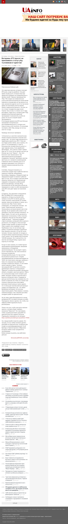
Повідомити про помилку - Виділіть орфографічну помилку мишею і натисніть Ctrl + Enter (15, 344)
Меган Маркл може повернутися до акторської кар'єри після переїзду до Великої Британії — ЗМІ (15, 438)
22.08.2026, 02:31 (37, 134)
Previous (2, 45)
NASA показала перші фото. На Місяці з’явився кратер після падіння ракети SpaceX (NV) (39, 122)
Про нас (4, 518)
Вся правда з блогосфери (8, 56)
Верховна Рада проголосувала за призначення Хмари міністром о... (10, 49)
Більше (15, 503)
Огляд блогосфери (6, 511)
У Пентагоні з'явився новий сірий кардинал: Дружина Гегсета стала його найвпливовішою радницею (16, 420)
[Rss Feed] (53, 2)
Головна (4, 509)
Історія (41, 509)
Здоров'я (54, 509)
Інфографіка (38, 139)
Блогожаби (57, 235)
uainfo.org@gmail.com (21, 518)
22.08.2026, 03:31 (37, 118)
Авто (48, 509)
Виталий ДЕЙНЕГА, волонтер (20, 338)
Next (65, 45)
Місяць (57, 155)
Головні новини (10, 509)
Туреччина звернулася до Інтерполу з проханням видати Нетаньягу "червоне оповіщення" (16, 478)
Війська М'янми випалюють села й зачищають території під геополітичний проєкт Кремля (16, 443)
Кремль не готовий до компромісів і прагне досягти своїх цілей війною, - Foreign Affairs (56, 89)
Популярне (57, 152)
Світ (30, 509)
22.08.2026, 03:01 (37, 125)
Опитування (57, 98)
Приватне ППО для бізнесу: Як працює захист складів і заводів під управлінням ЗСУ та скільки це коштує (57, 77)
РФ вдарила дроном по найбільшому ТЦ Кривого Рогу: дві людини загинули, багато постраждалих (16, 488)
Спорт (57, 509)
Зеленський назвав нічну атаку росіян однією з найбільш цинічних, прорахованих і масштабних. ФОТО (57, 210)
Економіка (26, 509)
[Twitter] (59, 2)
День (52, 155)
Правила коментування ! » (22, 384)
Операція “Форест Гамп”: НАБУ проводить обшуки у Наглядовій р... (51, 49)
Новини (15, 386)
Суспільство (21, 509)
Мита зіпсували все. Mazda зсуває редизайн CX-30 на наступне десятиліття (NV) (40, 99)
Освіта (45, 509)
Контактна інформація (11, 518)
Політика (15, 509)
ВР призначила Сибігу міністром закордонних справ (30, 49)
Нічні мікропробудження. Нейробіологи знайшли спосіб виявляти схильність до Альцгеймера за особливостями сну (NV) (40, 114)
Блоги (39, 59)
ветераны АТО (8, 349)
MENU (3, 2)
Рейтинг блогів (20, 511)
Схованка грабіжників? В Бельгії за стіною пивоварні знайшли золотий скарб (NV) (39, 106)
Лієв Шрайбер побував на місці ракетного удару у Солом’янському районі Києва (57, 228)
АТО (3, 349)
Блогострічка (39, 94)
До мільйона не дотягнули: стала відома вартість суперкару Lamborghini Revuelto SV (16, 403)
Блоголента (13, 511)
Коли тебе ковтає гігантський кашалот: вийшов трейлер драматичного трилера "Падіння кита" (16, 389)
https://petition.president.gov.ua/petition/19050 (15, 318)
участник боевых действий (19, 349)
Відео (57, 217)
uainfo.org (18, 516)
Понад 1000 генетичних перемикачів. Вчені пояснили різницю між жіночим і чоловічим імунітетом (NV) (39, 130)
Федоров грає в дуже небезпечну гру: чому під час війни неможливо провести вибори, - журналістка (57, 64)
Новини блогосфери (19, 56)
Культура (34, 509)
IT (50, 509)
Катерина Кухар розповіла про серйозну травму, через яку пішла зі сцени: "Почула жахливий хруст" (16, 414)
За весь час (62, 155)
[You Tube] (62, 2)
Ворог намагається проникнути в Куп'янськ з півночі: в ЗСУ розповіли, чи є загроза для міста (16, 459)
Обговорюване (56, 149)
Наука (38, 509)
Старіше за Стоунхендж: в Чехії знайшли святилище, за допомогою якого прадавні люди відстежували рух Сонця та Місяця (16, 395)
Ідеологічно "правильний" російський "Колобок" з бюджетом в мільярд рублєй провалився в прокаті (38, 84)
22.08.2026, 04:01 (37, 110)
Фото (57, 199)
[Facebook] (56, 2)
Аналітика (57, 57)
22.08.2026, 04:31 (37, 102)
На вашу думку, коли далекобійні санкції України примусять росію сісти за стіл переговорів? (57, 103)
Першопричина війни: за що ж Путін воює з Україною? (42, 74)
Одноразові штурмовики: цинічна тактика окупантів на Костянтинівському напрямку (38, 65)
